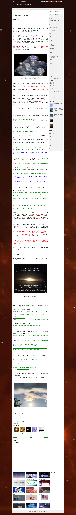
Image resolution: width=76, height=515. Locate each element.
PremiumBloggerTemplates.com (38, 513)
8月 (52, 49)
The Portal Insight (23, 5)
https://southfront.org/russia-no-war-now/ (20, 111)
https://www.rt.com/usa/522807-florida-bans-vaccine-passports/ (24, 119)
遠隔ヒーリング (51, 95)
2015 (51, 72)
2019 (51, 66)
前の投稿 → (46, 437)
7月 (52, 51)
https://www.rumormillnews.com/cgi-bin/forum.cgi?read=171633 (24, 131)
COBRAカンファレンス (53, 85)
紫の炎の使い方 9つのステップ (23, 369)
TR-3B (34, 30)
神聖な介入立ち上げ (52, 97)
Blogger (58, 78)
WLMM (50, 86)
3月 (52, 60)
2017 (51, 69)
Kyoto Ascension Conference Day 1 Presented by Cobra (58, 120)
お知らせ (50, 89)
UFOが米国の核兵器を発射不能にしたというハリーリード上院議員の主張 (31, 314)
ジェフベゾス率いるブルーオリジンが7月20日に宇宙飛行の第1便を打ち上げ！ (31, 327)
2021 (51, 44)
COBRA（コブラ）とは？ (53, 26)
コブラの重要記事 (52, 32)
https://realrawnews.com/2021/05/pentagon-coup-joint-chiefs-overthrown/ (26, 344)
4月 (52, 59)
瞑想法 (50, 98)
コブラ (17, 1)
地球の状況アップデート (20, 15)
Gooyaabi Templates (53, 513)
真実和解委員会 (24, 247)
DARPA (14, 147)
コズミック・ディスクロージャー (54, 91)
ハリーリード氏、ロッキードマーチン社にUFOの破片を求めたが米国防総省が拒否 (32, 319)
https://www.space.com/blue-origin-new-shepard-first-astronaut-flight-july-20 (27, 325)
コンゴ (42, 39)
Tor (23, 187)
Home (14, 13)
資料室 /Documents (23, 1)
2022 (51, 43)
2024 (51, 40)
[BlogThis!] (15, 423)
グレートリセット (20, 169)
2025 (51, 39)
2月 (52, 62)
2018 (51, 68)
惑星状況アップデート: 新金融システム (22, 434)
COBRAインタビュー (52, 83)
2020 (51, 65)
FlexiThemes (25, 513)
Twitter (22, 421)
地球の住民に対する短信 (54, 56)
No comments (27, 17)
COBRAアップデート (19, 13)
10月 (52, 48)
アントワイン (51, 88)
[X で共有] (16, 423)
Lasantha (33, 513)
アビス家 (27, 159)
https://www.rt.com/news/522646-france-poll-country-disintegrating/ (25, 339)
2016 (51, 70)
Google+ (27, 421)
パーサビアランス (27, 305)
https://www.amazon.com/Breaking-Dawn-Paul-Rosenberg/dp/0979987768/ (27, 359)
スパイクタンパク (34, 126)
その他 (50, 92)
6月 (52, 52)
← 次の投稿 (15, 437)
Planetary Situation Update (18, 24)
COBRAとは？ (15, 8)
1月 (52, 63)
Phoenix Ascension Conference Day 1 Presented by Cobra (58, 114)
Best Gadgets (44, 513)
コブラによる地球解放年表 (53, 27)
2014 (51, 73)
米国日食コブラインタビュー (41, 432)
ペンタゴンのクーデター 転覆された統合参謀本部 (26, 345)
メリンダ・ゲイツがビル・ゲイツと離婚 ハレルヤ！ (27, 208)
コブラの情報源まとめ (52, 30)
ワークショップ (51, 94)
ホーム (14, 1)
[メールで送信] (14, 423)
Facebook (18, 421)
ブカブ (46, 39)
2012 (51, 76)
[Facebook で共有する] (17, 423)
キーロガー (18, 188)
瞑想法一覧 (51, 33)
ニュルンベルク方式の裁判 (29, 212)
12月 (52, 45)
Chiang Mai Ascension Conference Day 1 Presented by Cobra (58, 109)
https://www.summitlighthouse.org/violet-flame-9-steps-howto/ (24, 367)
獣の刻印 (32, 142)
